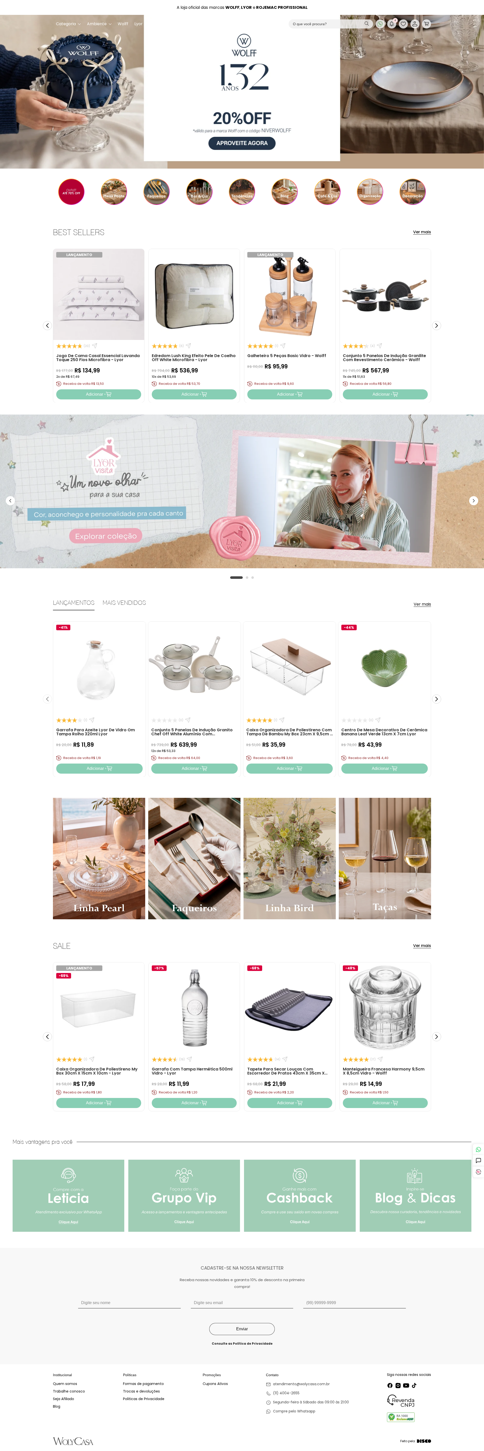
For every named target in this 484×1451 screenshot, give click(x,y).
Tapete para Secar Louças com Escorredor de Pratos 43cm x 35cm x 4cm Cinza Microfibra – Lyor (286, 1073)
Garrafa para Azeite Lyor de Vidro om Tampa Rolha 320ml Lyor (95, 732)
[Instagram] (398, 1385)
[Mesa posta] (114, 192)
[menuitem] (68, 24)
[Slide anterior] (47, 325)
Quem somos (65, 1383)
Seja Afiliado (63, 1399)
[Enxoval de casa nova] (242, 192)
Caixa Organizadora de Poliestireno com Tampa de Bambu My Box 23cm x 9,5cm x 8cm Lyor (289, 734)
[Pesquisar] (367, 24)
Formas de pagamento (143, 1383)
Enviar (242, 1329)
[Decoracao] (413, 192)
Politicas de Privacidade (143, 1399)
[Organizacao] (370, 192)
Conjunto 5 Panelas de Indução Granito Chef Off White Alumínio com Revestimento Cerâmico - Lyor (192, 734)
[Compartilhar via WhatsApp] (94, 345)
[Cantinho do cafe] (327, 192)
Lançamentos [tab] (74, 602)
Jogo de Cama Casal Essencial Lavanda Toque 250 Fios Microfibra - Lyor (98, 357)
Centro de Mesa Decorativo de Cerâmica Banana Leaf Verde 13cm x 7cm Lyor (384, 732)
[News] (284, 192)
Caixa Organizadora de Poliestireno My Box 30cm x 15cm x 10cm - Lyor (97, 1071)
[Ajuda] (478, 1160)
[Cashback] (478, 1172)
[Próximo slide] (436, 325)
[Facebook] (390, 1385)
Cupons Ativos (215, 1383)
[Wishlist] (403, 23)
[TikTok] (414, 1385)
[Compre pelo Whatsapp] (307, 1411)
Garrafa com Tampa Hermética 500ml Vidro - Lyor (192, 1071)
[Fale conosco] (478, 1149)
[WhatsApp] (380, 23)
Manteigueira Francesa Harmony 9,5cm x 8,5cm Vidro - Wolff (384, 1071)
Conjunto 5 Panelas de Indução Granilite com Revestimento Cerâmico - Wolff (384, 357)
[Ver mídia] (68, 1196)
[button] (426, 23)
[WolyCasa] (242, 24)
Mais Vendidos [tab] (124, 602)
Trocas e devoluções (141, 1391)
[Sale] (71, 192)
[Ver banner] (242, 92)
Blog (56, 1406)
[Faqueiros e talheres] (156, 192)
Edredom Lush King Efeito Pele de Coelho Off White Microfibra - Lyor (194, 357)
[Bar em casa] (199, 192)
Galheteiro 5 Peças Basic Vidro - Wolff (286, 355)
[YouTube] (406, 1385)
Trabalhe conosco (69, 1391)
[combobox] (331, 23)
